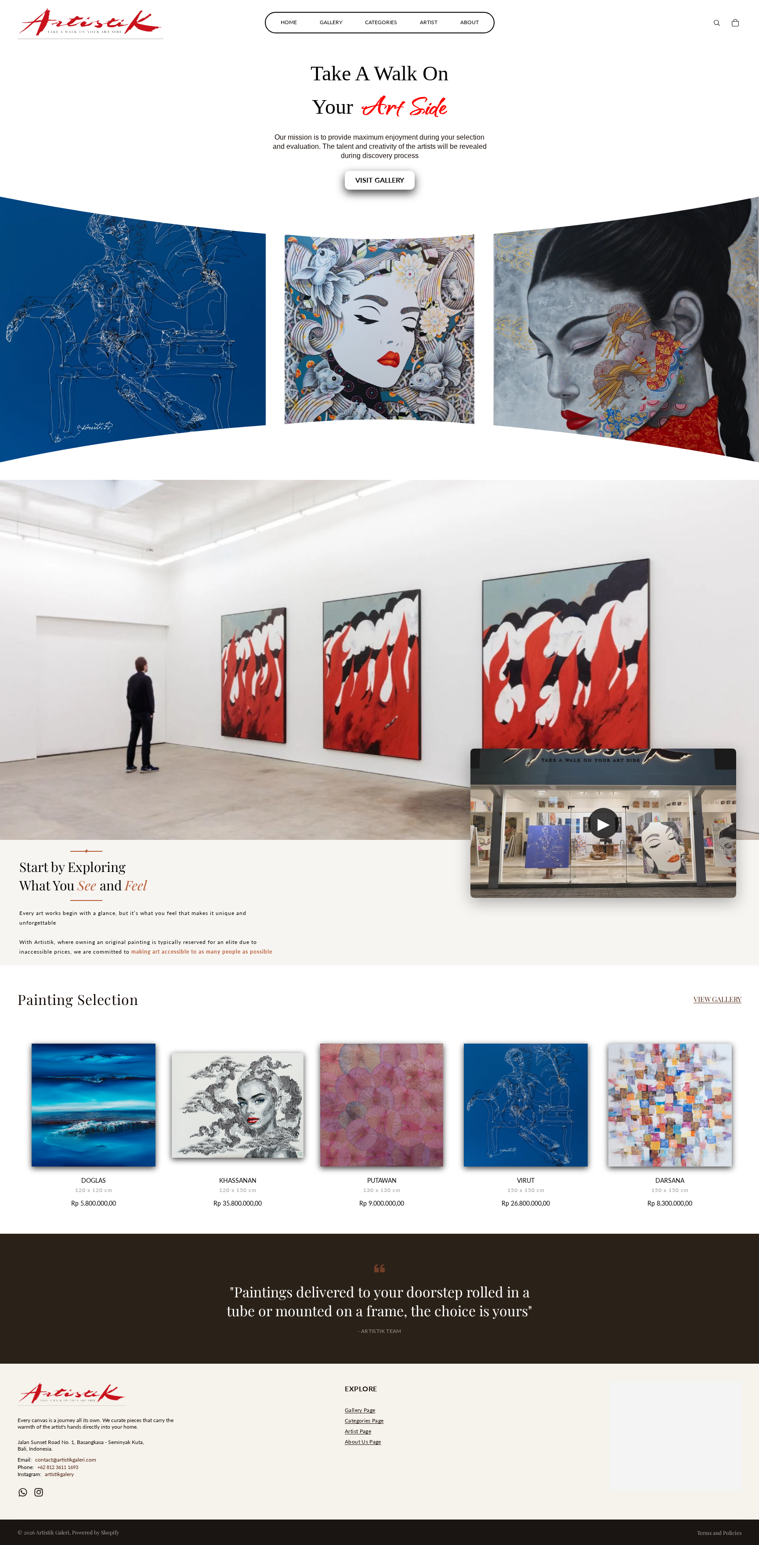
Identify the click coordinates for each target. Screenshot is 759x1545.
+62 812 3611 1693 (57, 1467)
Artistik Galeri (52, 1532)
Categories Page (364, 1420)
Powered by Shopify (95, 1532)
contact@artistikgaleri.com (65, 1459)
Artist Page (358, 1431)
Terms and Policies (719, 1532)
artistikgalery (59, 1474)
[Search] (716, 22)
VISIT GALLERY (379, 180)
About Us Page (363, 1441)
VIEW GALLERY (717, 999)
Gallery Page (360, 1410)
